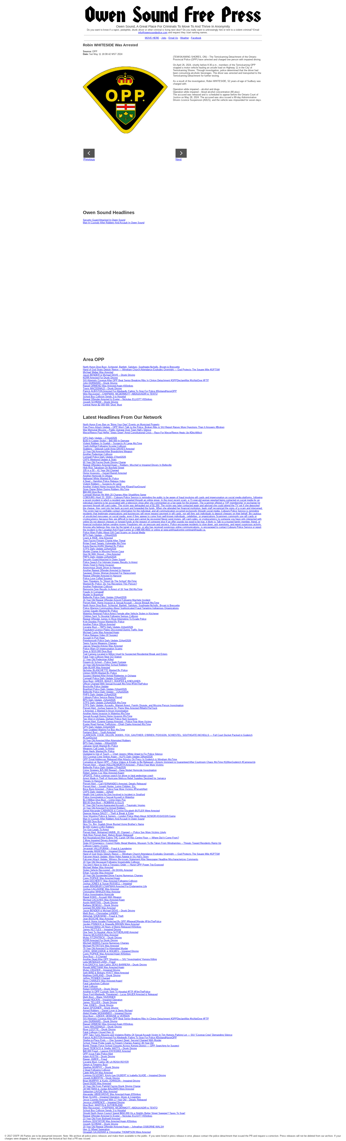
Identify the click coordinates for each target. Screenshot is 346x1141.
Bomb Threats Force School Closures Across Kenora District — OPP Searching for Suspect (131, 1045)
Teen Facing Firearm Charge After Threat (104, 540)
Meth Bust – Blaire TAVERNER (99, 997)
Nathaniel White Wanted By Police (101, 478)
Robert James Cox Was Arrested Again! (103, 773)
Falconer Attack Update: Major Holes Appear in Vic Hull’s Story (116, 856)
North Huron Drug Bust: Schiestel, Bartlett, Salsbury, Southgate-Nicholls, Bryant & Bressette (131, 367)
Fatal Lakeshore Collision (96, 983)
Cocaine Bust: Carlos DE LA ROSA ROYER (106, 1062)
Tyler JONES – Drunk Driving (98, 1005)
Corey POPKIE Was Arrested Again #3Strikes (107, 953)
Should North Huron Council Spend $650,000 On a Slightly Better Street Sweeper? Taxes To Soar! (134, 1113)
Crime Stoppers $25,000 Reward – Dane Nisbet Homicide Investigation (120, 770)
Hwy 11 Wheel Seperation (96, 1129)
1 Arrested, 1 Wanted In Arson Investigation (105, 710)
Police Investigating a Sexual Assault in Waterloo (108, 797)
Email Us (173, 38)
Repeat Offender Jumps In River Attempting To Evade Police (114, 619)
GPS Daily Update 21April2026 (99, 727)
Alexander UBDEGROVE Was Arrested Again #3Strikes (112, 1094)
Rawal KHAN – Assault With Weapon (102, 897)
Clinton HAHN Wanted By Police (100, 673)
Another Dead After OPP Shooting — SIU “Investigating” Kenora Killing (120, 959)
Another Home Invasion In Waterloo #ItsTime (106, 713)
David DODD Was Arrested (97, 1083)
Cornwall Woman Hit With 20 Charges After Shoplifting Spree (114, 494)
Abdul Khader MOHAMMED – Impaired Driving (107, 1013)
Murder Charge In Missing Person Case (103, 551)
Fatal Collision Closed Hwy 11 (98, 1032)
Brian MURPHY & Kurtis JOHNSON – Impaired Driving (111, 1080)
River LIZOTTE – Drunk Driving (99, 1029)
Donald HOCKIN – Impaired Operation (102, 999)
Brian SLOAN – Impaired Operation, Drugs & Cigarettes (112, 1097)
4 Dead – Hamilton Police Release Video (104, 481)
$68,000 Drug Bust (92, 492)
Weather (184, 38)
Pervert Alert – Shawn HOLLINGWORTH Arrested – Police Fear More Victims (123, 764)
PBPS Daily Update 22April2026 (99, 556)
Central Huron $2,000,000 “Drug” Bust (102, 404)
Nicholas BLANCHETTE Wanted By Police (105, 670)
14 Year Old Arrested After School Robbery (105, 664)
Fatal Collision (90, 986)
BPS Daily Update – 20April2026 (100, 743)
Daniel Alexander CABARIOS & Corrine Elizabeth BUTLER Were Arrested (121, 810)
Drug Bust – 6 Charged (95, 956)
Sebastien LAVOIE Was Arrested (100, 1091)
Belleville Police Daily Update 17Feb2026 (104, 767)
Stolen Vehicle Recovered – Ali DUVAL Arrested (108, 870)
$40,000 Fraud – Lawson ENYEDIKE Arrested (107, 1051)
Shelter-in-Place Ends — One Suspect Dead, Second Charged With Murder (122, 1040)
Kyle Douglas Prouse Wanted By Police (103, 621)
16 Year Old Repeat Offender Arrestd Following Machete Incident (116, 600)
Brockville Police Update (95, 686)
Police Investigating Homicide (98, 894)
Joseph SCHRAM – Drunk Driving (100, 402)
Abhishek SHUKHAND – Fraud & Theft (103, 916)
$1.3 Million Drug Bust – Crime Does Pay (104, 800)
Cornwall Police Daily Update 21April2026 (104, 678)
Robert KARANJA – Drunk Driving (100, 989)
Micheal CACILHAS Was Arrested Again (104, 899)
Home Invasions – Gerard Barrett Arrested (105, 473)
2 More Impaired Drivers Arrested (100, 840)
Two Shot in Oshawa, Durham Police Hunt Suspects (110, 719)
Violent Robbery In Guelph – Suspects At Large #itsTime (112, 443)
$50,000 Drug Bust (92, 821)
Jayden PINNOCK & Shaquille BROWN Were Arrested (111, 924)
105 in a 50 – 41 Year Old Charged (101, 470)
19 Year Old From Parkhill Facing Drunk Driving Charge (111, 1086)
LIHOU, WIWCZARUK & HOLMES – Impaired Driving (111, 951)
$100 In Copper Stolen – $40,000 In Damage (106, 440)
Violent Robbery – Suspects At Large (102, 484)
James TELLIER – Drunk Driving (100, 1002)
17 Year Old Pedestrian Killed (98, 659)
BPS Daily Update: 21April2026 (99, 700)
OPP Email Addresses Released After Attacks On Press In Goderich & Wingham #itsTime (130, 759)
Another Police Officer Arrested (99, 624)
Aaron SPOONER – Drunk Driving (100, 1007)
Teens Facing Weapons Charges (100, 643)
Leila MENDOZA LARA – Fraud (99, 962)
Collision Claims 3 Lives (95, 845)
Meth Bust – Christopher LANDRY (100, 913)
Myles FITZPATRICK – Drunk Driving (102, 937)
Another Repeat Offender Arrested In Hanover (106, 570)
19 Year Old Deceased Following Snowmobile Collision (111, 862)
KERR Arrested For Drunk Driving (100, 377)
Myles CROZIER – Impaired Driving (101, 970)
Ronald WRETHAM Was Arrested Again (103, 967)
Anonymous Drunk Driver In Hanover (102, 567)
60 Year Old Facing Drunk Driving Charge (104, 462)
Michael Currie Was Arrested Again (101, 632)
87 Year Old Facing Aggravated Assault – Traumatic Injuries (114, 805)
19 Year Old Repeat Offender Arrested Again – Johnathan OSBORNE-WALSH (123, 1126)
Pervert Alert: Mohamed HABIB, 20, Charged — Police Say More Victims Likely (124, 832)
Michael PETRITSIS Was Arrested (101, 945)
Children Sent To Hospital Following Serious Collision (110, 616)
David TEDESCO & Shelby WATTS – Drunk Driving (110, 1048)
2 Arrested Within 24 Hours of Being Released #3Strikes (112, 926)
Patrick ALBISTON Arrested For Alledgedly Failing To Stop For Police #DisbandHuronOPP (130, 391)
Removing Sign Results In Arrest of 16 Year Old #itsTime (112, 589)
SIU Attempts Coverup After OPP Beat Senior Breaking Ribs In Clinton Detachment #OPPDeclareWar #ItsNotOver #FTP (146, 380)
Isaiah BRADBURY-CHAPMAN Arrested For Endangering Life (115, 886)
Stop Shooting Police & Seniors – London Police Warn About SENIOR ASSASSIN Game (129, 816)
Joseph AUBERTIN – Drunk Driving (101, 1078)
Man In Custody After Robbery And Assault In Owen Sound (113, 222)
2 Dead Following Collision (96, 1070)
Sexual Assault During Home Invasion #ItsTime (107, 716)
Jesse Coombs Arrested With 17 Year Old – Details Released (115, 1099)
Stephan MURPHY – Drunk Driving (101, 1067)
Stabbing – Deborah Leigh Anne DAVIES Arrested (108, 448)
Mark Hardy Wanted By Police (98, 751)
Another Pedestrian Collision (97, 454)
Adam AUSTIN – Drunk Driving (99, 1056)
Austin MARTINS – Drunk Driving (100, 902)
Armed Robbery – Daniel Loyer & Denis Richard (107, 1010)
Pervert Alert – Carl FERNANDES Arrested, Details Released (114, 783)
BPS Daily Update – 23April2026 (100, 535)
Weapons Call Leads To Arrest (98, 748)
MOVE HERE (152, 38)
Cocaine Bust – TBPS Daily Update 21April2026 (108, 627)
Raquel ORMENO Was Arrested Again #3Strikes (108, 385)
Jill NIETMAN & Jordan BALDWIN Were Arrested (108, 1089)
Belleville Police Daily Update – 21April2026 (105, 692)
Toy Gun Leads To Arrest (96, 829)
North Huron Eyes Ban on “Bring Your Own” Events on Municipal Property (121, 424)
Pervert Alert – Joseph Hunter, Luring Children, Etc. (109, 786)
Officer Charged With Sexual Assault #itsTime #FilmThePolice (115, 683)
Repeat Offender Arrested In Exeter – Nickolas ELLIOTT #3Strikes (117, 399)
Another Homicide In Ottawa (97, 475)
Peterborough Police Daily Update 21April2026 (107, 640)
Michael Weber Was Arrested (98, 372)
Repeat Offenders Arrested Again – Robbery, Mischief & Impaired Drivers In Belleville (127, 465)
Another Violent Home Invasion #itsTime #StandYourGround (114, 486)
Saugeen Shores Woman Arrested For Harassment (109, 573)
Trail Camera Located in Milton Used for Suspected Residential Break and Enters (125, 654)
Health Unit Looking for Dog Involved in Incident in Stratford (114, 794)
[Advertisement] (170, 184)
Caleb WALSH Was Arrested (98, 1072)
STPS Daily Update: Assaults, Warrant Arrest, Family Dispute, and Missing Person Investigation (133, 705)
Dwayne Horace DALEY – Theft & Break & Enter (108, 813)
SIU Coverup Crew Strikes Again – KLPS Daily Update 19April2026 (118, 756)
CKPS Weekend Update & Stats (100, 459)
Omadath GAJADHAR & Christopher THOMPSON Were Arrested (117, 1132)
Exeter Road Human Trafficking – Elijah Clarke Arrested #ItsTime (117, 724)
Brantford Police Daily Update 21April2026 (105, 689)
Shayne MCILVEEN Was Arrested (100, 935)
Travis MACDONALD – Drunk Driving (102, 388)
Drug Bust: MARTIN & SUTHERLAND (103, 1105)
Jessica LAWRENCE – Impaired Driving (104, 1102)
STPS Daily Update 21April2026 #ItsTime (104, 702)
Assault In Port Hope (94, 637)
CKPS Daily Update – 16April (98, 791)
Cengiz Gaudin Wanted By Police (100, 610)
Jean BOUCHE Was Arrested (98, 918)
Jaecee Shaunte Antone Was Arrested (103, 646)
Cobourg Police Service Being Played (102, 697)
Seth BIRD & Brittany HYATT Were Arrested (106, 972)
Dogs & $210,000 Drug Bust (97, 651)
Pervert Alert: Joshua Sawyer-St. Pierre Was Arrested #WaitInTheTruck (120, 708)
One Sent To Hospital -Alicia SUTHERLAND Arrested (110, 932)
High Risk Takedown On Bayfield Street (103, 467)
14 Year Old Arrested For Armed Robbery (104, 808)
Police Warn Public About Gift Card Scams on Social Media (114, 532)
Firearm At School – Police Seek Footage (104, 662)
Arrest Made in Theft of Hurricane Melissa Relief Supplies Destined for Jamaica (124, 778)
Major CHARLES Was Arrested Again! (102, 980)
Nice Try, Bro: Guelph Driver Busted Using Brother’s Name (113, 824)
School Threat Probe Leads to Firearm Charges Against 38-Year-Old (118, 1043)
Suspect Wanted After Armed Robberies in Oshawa (109, 675)
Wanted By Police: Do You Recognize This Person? (110, 583)
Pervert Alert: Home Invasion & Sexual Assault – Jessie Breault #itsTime (121, 602)
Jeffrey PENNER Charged (96, 978)
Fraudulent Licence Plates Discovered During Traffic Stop (113, 629)
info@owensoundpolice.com (152, 32)
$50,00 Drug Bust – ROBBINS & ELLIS (103, 802)
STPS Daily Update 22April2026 (99, 548)
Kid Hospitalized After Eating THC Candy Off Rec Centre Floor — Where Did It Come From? (131, 837)
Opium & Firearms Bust (95, 1064)
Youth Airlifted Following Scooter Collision (104, 446)
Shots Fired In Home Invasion (98, 565)
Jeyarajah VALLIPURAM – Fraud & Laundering (107, 848)
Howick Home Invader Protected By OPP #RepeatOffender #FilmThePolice (122, 921)
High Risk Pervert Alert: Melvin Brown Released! (108, 835)
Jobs (163, 38)
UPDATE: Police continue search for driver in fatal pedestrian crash (118, 775)
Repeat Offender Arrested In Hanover (102, 575)
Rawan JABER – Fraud (95, 1059)
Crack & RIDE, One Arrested (98, 538)
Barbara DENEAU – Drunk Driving (100, 905)
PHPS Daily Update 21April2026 (99, 694)
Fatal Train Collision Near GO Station (102, 656)
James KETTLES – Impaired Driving (102, 929)
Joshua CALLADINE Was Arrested (101, 889)
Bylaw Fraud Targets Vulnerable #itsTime (104, 543)
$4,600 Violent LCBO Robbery (98, 827)
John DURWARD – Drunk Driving (100, 383)
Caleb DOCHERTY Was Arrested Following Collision (110, 881)
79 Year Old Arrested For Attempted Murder (105, 948)
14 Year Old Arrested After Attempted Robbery (107, 740)
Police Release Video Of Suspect (100, 635)
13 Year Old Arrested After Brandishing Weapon (107, 451)
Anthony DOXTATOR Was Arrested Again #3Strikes (110, 1121)
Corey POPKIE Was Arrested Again (101, 878)
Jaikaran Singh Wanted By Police (100, 746)
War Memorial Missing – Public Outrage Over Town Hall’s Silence (117, 430)
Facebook (196, 38)
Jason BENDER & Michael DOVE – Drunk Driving (109, 375)
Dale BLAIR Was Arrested (96, 667)
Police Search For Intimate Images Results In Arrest (110, 562)
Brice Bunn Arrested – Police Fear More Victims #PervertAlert (115, 789)
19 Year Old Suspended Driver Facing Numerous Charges (113, 875)
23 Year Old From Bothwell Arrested (101, 1118)
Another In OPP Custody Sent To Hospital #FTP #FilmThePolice (116, 991)
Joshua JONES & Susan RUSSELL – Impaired (107, 883)
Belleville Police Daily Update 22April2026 (105, 597)
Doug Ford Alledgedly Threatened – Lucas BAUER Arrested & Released (120, 994)
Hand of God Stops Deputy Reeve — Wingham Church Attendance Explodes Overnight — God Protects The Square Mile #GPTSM (151, 369)
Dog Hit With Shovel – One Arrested (101, 554)
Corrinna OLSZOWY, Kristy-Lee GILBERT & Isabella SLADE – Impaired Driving (124, 1075)
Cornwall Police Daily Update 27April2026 (104, 457)
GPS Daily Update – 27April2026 (100, 438)
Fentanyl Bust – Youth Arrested (99, 732)
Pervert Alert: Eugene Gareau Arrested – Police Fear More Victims (117, 721)
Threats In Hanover (93, 781)
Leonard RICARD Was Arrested (99, 908)
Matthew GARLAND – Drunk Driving (101, 975)
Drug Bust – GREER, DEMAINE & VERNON (106, 1016)
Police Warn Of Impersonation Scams (102, 648)
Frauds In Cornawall (93, 592)
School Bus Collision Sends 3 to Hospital (104, 396)
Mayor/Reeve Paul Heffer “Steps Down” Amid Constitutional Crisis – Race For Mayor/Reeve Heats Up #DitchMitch (142, 432)
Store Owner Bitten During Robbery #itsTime (106, 489)
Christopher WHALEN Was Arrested (101, 891)
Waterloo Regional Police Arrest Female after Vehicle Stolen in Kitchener (121, 613)
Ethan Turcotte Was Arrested (98, 872)
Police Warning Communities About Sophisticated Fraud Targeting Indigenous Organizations (131, 608)
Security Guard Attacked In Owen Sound (104, 220)
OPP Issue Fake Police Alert (98, 1053)
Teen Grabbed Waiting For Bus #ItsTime (104, 729)
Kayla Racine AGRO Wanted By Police (103, 546)
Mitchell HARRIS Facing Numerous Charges (106, 943)
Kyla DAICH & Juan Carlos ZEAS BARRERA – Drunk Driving (115, 964)
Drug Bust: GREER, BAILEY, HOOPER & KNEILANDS (112, 681)
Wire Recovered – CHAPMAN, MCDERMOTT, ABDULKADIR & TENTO (120, 394)
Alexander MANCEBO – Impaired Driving (104, 851)
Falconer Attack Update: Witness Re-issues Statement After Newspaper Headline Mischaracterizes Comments (140, 859)
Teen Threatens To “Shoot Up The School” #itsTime (110, 581)
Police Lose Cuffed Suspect (97, 578)
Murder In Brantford (93, 594)
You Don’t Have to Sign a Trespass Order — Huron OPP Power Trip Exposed (123, 864)
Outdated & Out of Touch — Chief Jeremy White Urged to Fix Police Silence (123, 754)
